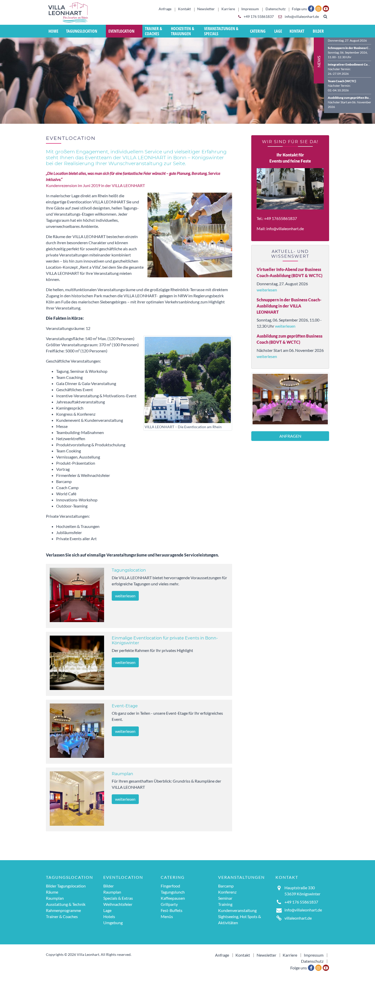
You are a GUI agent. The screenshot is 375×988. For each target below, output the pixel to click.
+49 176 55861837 (258, 17)
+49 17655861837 (280, 218)
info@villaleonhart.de (301, 17)
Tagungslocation (129, 570)
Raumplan (122, 773)
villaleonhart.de (298, 918)
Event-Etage (125, 705)
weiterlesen (125, 595)
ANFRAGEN (290, 436)
